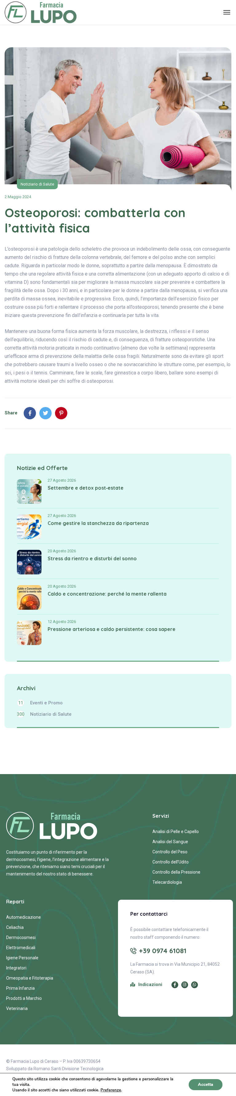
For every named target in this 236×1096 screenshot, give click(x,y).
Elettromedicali (20, 947)
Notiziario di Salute (37, 184)
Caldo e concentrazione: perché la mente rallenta (107, 594)
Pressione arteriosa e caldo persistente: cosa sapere (111, 629)
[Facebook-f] (174, 984)
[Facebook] (30, 413)
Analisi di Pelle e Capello (175, 831)
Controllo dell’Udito (170, 861)
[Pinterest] (61, 413)
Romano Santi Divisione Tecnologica (68, 1068)
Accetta (205, 1084)
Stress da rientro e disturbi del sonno (92, 558)
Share (11, 413)
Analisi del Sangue (170, 841)
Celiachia (15, 927)
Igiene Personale (22, 957)
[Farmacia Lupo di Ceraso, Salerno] (41, 12)
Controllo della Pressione (176, 872)
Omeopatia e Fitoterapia (29, 978)
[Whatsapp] (194, 984)
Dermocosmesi (21, 937)
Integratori (16, 967)
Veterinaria (17, 1008)
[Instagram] (184, 984)
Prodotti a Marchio (24, 998)
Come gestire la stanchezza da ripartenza (98, 523)
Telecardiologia (167, 882)
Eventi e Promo (40, 703)
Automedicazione (23, 917)
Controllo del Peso (169, 851)
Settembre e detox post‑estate (86, 488)
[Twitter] (45, 413)
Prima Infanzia (20, 988)
